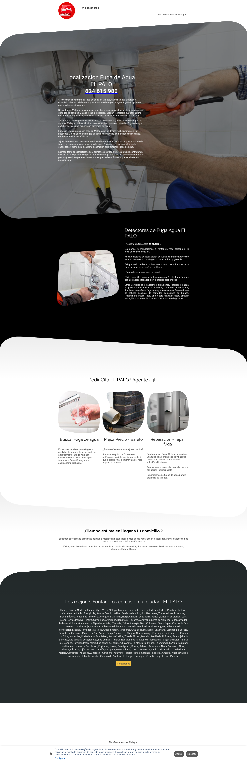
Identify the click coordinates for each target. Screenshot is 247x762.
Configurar (60, 758)
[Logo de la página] (66, 10)
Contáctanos (123, 663)
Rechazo (192, 754)
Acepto (179, 754)
